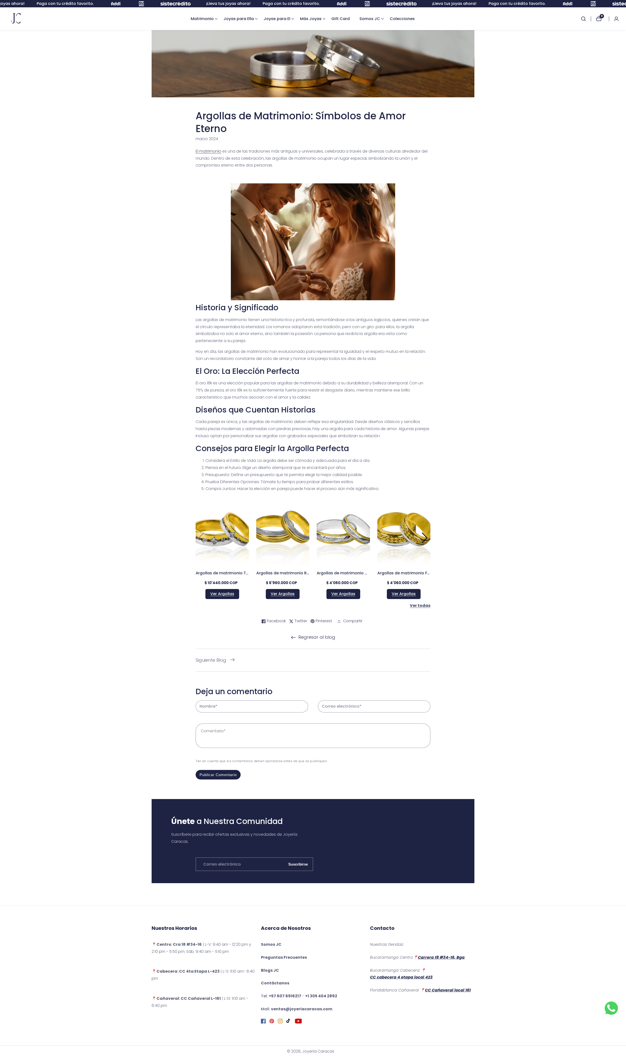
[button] (202, 18)
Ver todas (420, 605)
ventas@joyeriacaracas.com (301, 1009)
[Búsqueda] (586, 18)
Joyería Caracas (318, 1051)
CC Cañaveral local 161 (448, 990)
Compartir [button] (352, 621)
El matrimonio (208, 151)
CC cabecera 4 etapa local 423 (401, 977)
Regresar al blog (316, 637)
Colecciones (402, 19)
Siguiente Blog (211, 660)
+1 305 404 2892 (321, 996)
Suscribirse (298, 864)
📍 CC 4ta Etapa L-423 (186, 971)
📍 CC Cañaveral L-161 (186, 998)
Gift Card (340, 19)
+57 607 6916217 (285, 996)
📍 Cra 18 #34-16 (177, 944)
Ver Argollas (222, 594)
